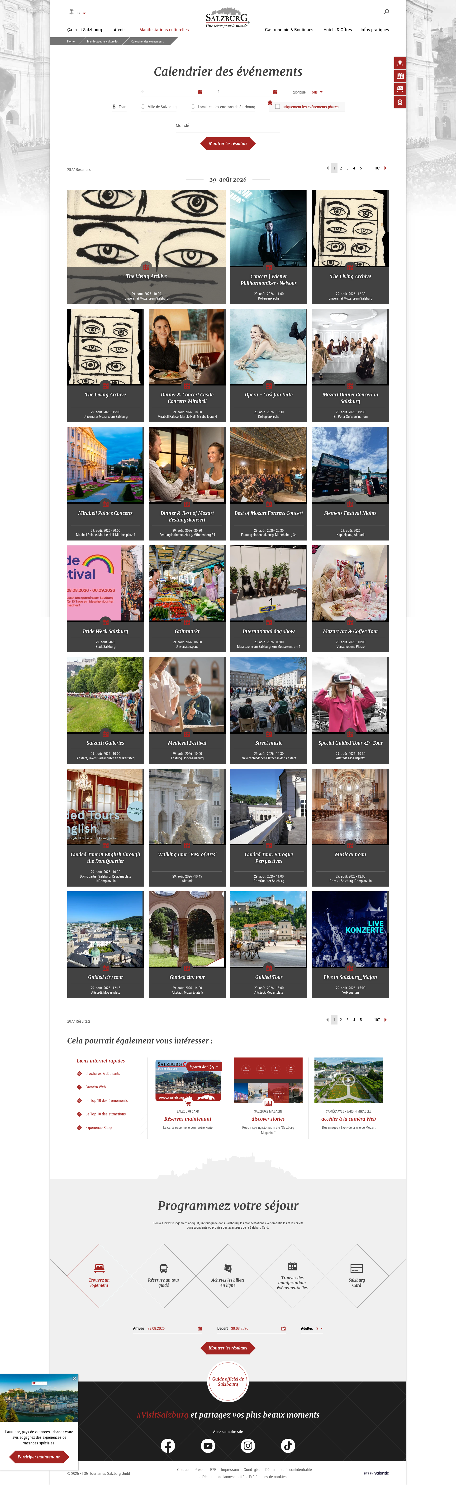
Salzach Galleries (105, 743)
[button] (307, 92)
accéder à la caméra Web (348, 1119)
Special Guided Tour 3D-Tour (350, 743)
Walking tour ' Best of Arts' (187, 854)
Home (71, 41)
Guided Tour (268, 977)
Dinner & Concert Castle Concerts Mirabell (187, 397)
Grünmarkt (187, 631)
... (367, 168)
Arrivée (138, 1328)
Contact (183, 1469)
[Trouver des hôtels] (400, 89)
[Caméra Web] (400, 102)
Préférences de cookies (268, 1476)
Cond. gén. (252, 1469)
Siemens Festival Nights (350, 513)
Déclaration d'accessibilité (223, 1476)
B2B (213, 1469)
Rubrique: (299, 92)
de (142, 91)
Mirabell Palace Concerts (105, 513)
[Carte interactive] (400, 63)
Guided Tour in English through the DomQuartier (105, 857)
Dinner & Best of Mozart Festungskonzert (187, 516)
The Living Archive (146, 276)
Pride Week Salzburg (105, 631)
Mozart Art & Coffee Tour (350, 631)
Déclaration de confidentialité (288, 1469)
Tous (123, 106)
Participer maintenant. (39, 1457)
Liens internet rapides (101, 1060)
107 (377, 168)
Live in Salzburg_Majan (350, 977)
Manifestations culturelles (103, 41)
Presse (200, 1469)
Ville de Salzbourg (162, 106)
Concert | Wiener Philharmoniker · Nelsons (269, 279)
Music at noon (350, 854)
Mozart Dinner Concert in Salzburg (350, 397)
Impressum (230, 1469)
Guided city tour (105, 977)
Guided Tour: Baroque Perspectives (269, 857)
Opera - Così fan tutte (269, 394)
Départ (222, 1328)
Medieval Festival (187, 743)
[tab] (99, 1276)
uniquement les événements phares (310, 106)
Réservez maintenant (187, 1119)
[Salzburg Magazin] (400, 76)
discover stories (268, 1119)
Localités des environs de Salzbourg (226, 106)
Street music (268, 743)
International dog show (269, 631)
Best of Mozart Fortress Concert (269, 513)
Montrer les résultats (228, 143)
